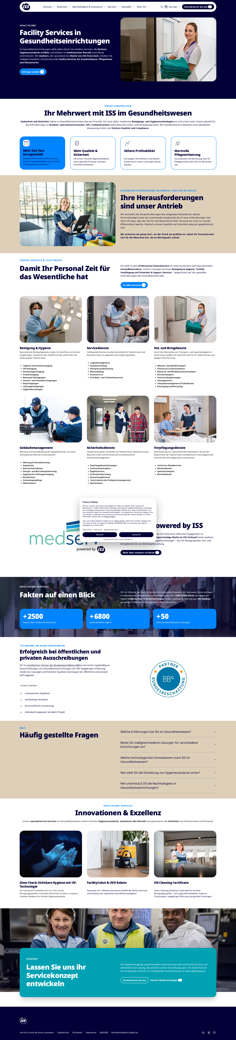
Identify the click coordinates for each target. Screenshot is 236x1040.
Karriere (112, 6)
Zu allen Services (132, 285)
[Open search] (162, 7)
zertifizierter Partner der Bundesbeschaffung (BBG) (54, 665)
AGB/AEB (104, 1032)
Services (47, 6)
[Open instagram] (214, 1032)
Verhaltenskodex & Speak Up (124, 1032)
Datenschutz (63, 1032)
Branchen (62, 6)
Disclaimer (77, 1032)
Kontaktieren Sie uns (195, 6)
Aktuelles (126, 6)
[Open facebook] (209, 1032)
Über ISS (141, 6)
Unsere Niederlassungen (164, 980)
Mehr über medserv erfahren (139, 552)
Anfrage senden (30, 71)
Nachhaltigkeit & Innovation (87, 6)
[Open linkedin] (203, 1032)
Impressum (91, 1032)
